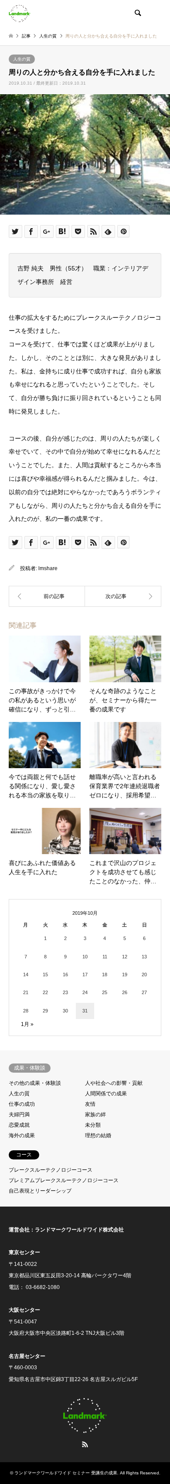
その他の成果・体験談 (35, 1083)
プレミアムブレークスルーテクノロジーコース (64, 1180)
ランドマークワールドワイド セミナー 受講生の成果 (65, 1472)
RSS (85, 1444)
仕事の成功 (22, 1104)
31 (85, 1010)
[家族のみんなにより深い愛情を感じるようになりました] (47, 596)
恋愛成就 (19, 1125)
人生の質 (22, 59)
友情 (90, 1104)
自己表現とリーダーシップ (40, 1191)
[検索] (137, 13)
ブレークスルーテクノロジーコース (50, 1170)
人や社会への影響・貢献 (114, 1083)
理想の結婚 (98, 1135)
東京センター (24, 1252)
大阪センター (24, 1310)
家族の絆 (95, 1114)
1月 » (27, 1024)
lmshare (48, 568)
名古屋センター (27, 1356)
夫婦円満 (19, 1114)
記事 (26, 36)
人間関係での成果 (106, 1094)
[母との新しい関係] (123, 596)
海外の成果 (22, 1135)
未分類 (93, 1125)
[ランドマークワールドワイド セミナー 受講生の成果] (20, 13)
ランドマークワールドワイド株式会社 (79, 1230)
